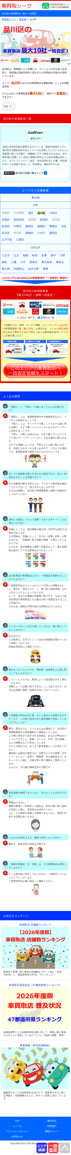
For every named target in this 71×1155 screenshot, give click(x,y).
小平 (23, 262)
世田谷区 (19, 219)
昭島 (25, 255)
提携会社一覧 (47, 317)
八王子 (6, 255)
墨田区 (53, 233)
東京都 (35, 197)
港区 (31, 213)
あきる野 (33, 268)
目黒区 (6, 219)
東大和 (6, 268)
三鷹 (13, 262)
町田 (34, 255)
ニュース (17, 1126)
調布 (4, 262)
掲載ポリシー (52, 1131)
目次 (6, 106)
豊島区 (53, 226)
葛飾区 (30, 233)
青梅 (45, 268)
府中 (53, 255)
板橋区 (41, 226)
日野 (62, 255)
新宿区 (44, 219)
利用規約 (51, 1126)
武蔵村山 (19, 268)
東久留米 (46, 262)
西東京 (33, 262)
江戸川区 (7, 239)
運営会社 (51, 1120)
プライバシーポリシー (17, 1131)
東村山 (60, 262)
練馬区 (30, 226)
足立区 (6, 233)
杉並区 (6, 226)
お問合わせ (17, 1136)
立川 (16, 255)
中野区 (18, 226)
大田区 (53, 213)
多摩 (44, 255)
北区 (64, 226)
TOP (17, 1120)
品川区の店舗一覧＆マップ (24, 173)
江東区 (20, 239)
